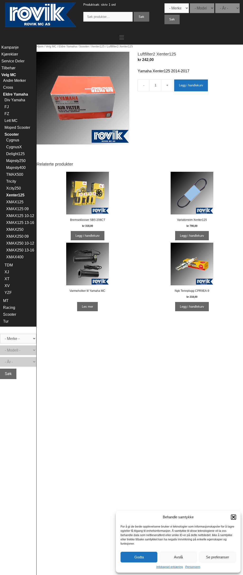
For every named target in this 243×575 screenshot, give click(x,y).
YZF (8, 293)
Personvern (192, 567)
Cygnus (12, 140)
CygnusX (14, 147)
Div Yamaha (15, 100)
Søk (141, 17)
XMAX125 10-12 (20, 216)
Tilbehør (8, 68)
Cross (8, 87)
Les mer (87, 306)
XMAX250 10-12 (20, 243)
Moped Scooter (17, 127)
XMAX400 (14, 257)
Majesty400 (16, 168)
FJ (7, 107)
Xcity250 (13, 188)
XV (7, 286)
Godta (139, 557)
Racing (9, 308)
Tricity (11, 181)
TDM (9, 265)
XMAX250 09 (17, 236)
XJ (7, 272)
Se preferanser (217, 557)
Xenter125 (98, 46)
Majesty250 (16, 161)
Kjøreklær (9, 54)
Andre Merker (14, 81)
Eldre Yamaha (68, 46)
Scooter (84, 46)
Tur (6, 321)
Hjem (40, 46)
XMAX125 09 (17, 209)
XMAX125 (14, 202)
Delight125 (15, 154)
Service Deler (12, 61)
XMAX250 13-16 (20, 250)
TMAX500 (14, 174)
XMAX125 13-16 (20, 223)
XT (7, 279)
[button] (233, 517)
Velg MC (51, 46)
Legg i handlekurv (191, 85)
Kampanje (10, 47)
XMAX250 (14, 229)
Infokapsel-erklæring (169, 567)
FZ (7, 114)
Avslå (178, 557)
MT (6, 301)
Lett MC (11, 121)
